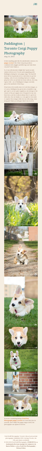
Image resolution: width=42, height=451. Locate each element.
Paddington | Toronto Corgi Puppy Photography (20, 48)
